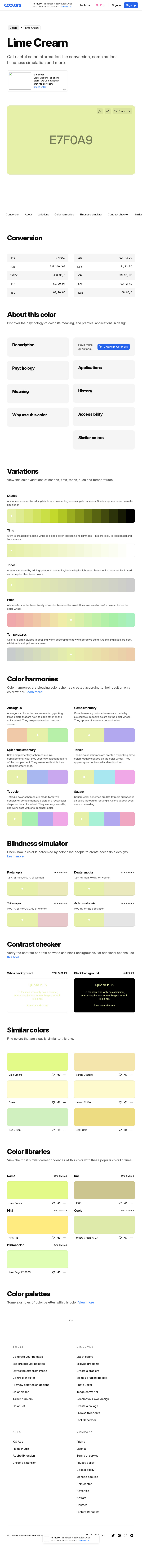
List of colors (85, 1356)
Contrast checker (118, 214)
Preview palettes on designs (31, 1385)
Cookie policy (85, 1469)
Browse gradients (88, 1363)
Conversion (12, 214)
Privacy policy (86, 1462)
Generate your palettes (28, 1356)
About (28, 214)
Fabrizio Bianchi (31, 1535)
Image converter (87, 1392)
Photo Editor (84, 1385)
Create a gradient (88, 1371)
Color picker (21, 1392)
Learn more (34, 692)
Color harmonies (64, 214)
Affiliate (81, 1498)
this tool (13, 957)
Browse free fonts (88, 1413)
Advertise (83, 1491)
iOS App (18, 1441)
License (82, 1448)
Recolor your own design (93, 1399)
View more (86, 1302)
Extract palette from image (30, 1371)
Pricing (81, 1441)
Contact (82, 1505)
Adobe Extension (24, 1455)
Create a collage (87, 1406)
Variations (43, 214)
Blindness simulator (90, 214)
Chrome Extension (24, 1462)
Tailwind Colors (23, 1399)
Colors (13, 27)
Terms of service (88, 1455)
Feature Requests (88, 1512)
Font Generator (86, 1420)
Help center (84, 1484)
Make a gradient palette (92, 1377)
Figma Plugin (21, 1448)
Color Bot (19, 1406)
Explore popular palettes (29, 1363)
